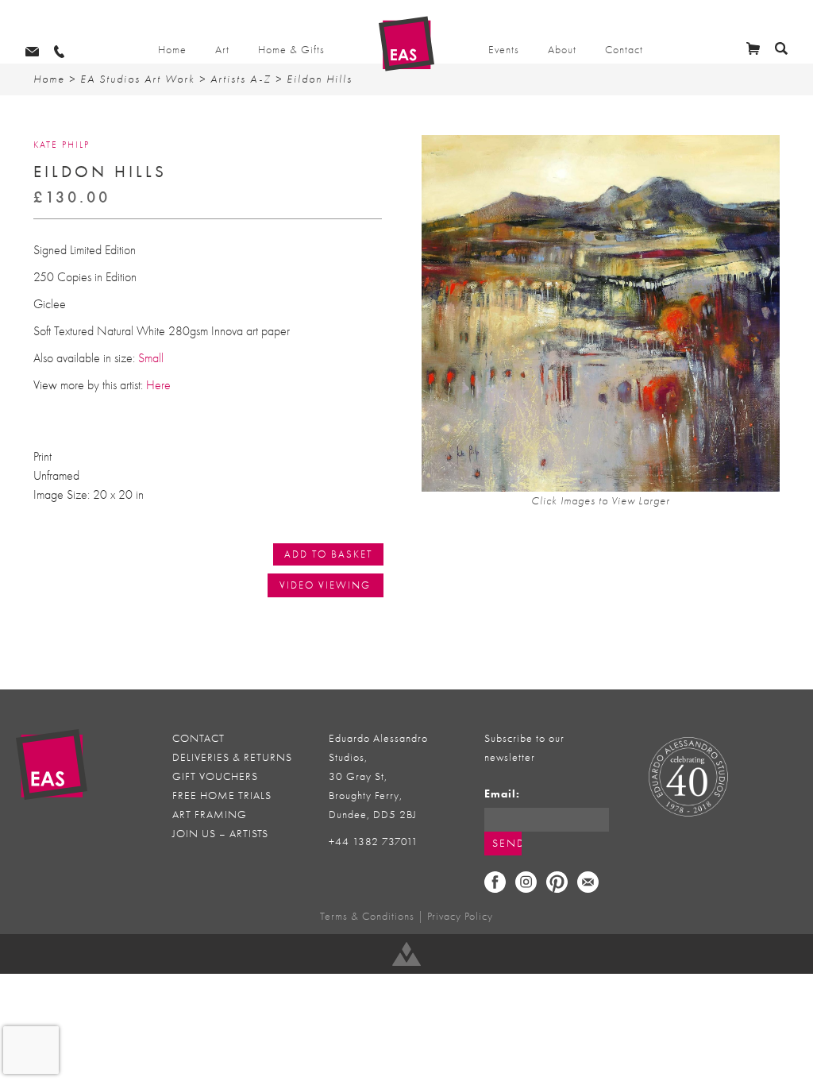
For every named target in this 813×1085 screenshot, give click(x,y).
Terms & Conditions (367, 916)
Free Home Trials (222, 795)
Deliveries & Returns (232, 757)
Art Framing (209, 814)
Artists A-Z (241, 79)
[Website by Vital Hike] (406, 954)
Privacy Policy (460, 916)
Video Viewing (325, 585)
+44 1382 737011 (373, 841)
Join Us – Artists (220, 833)
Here (158, 385)
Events (503, 49)
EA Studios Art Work (137, 79)
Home (172, 49)
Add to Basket (328, 554)
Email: (502, 794)
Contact (624, 49)
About (562, 49)
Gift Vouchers (215, 776)
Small (151, 358)
